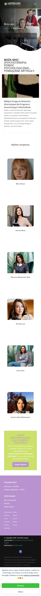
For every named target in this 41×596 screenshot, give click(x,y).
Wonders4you (18, 545)
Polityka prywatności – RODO (14, 490)
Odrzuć (20, 592)
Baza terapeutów (10, 500)
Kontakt (7, 503)
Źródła (6, 543)
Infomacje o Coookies (11, 486)
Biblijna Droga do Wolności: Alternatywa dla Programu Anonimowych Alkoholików (17, 104)
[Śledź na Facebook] (20, 551)
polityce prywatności (31, 575)
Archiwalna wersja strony (23, 540)
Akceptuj (20, 586)
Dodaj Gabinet (20, 464)
